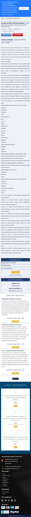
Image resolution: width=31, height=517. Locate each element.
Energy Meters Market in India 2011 (12, 299)
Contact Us (5, 485)
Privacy (4, 477)
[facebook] (9, 500)
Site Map (5, 484)
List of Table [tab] (6, 42)
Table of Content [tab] (20, 39)
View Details (15, 321)
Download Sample (6, 34)
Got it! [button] (23, 8)
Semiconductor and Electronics (13, 18)
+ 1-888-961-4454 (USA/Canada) (13, 466)
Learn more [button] (10, 14)
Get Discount (18, 34)
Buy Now (15, 272)
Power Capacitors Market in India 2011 (13, 350)
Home (2, 18)
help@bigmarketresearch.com (15, 291)
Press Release (6, 492)
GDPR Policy (5, 479)
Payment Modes (6, 475)
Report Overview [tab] (7, 39)
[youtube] (15, 500)
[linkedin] (2, 500)
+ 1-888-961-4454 (15, 285)
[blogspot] (12, 500)
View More (15, 378)
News (4, 493)
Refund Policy (6, 482)
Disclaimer (5, 480)
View (15, 405)
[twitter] (5, 500)
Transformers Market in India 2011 (11, 325)
